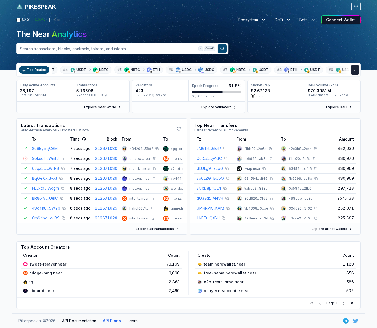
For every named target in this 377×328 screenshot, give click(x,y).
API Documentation (79, 320)
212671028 (106, 218)
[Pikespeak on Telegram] (346, 321)
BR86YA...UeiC (45, 198)
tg (31, 281)
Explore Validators (216, 107)
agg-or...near (181, 149)
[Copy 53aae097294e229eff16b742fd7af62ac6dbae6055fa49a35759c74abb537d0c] (315, 218)
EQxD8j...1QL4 (209, 188)
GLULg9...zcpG (210, 168)
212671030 (106, 148)
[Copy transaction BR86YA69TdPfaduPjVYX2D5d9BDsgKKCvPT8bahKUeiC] (61, 198)
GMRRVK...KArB (210, 208)
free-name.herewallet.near (230, 273)
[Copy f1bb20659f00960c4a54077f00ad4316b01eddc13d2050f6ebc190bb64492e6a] (270, 148)
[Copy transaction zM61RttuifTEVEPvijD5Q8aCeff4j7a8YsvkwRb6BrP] (224, 148)
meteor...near (140, 178)
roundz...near (139, 168)
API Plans (112, 320)
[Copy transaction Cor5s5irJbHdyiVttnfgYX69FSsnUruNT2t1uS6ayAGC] (225, 158)
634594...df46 (300, 168)
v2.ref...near (180, 168)
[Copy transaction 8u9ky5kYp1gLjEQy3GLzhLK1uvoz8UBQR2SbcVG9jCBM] (61, 148)
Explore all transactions (155, 229)
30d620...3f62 (255, 198)
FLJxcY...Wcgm (45, 188)
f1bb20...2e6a (255, 149)
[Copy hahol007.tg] (152, 208)
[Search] (222, 48)
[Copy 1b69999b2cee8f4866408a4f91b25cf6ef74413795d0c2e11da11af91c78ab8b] (271, 158)
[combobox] (122, 48)
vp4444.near (181, 178)
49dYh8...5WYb (46, 208)
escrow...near (140, 159)
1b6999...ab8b (256, 159)
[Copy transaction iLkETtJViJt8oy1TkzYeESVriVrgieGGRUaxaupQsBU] (223, 218)
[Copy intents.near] (152, 198)
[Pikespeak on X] (356, 321)
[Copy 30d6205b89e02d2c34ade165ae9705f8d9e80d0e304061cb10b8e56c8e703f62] (271, 198)
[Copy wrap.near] (264, 168)
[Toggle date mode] (84, 139)
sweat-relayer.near (47, 264)
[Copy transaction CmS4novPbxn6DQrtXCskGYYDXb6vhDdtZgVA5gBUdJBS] (63, 218)
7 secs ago (80, 148)
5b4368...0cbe (256, 208)
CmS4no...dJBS (46, 218)
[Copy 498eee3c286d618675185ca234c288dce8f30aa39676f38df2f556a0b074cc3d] (316, 198)
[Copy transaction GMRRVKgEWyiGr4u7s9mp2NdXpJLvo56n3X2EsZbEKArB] (228, 208)
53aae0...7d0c (300, 218)
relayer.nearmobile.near (227, 290)
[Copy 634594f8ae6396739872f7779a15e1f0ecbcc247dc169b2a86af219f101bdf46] (315, 168)
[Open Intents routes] (355, 70)
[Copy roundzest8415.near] (154, 168)
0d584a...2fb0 (300, 188)
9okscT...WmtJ (45, 158)
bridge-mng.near (45, 273)
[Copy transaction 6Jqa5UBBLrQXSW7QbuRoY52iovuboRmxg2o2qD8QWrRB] (63, 168)
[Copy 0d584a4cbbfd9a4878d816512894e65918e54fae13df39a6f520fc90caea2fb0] (315, 188)
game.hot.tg (180, 208)
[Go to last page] (352, 303)
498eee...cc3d (301, 198)
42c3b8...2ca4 (300, 149)
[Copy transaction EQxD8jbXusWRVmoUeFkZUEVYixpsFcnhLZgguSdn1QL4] (225, 188)
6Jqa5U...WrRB (45, 168)
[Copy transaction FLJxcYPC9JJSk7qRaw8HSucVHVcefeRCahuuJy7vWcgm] (62, 188)
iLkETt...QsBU (208, 218)
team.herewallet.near (224, 264)
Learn (133, 320)
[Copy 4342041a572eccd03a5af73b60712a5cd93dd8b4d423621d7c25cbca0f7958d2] (157, 148)
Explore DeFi (336, 107)
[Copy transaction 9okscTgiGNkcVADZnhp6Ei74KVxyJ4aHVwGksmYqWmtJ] (62, 158)
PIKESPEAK (40, 6)
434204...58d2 (141, 149)
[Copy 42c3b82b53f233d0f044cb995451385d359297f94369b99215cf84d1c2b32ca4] (315, 148)
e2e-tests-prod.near (223, 281)
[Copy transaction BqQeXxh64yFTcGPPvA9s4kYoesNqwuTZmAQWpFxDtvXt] (61, 178)
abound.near (41, 290)
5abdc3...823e (256, 188)
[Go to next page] (344, 303)
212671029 (106, 178)
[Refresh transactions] (179, 129)
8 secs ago (80, 178)
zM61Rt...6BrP (209, 148)
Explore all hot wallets (329, 229)
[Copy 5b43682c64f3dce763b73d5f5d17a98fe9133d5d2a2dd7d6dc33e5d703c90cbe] (272, 208)
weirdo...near (181, 188)
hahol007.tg (139, 208)
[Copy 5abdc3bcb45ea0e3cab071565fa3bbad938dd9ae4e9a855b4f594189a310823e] (271, 188)
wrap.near (252, 168)
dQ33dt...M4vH (210, 198)
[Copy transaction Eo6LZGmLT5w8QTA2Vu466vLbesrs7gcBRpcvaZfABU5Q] (227, 178)
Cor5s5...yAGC (209, 158)
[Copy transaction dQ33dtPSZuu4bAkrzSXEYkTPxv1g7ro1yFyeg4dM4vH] (227, 198)
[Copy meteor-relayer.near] (154, 178)
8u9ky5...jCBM (45, 148)
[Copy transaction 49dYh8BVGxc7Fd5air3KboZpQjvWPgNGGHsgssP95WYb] (64, 208)
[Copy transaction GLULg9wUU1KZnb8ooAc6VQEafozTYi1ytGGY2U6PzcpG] (227, 168)
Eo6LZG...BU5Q (210, 178)
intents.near (180, 159)
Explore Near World (100, 107)
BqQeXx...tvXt (44, 178)
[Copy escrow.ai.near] (154, 158)
